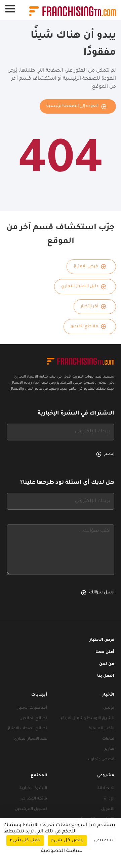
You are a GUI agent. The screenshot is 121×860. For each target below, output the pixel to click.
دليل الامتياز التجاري (79, 286)
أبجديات (39, 695)
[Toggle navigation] (10, 8)
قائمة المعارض (33, 799)
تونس (108, 708)
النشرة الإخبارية (33, 788)
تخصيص (104, 840)
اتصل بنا (105, 676)
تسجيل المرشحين (31, 809)
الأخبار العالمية (101, 729)
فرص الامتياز (86, 266)
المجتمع (39, 776)
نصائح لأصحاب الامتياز (27, 729)
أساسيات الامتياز (32, 708)
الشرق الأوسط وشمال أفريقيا (86, 718)
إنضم (109, 454)
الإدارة (109, 799)
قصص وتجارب (101, 759)
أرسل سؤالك (101, 592)
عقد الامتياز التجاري (30, 739)
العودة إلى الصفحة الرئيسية (72, 106)
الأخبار (108, 695)
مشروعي (105, 776)
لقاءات (108, 739)
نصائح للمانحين (33, 718)
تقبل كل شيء (25, 840)
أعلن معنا (104, 652)
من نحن (106, 664)
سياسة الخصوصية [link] (61, 851)
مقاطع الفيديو (84, 326)
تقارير (109, 749)
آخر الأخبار (89, 306)
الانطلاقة (105, 788)
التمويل (107, 809)
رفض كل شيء (67, 840)
